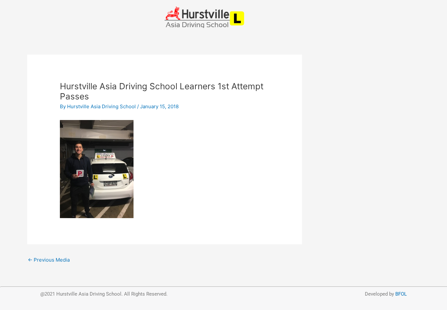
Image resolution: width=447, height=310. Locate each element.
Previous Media (49, 260)
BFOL (401, 294)
